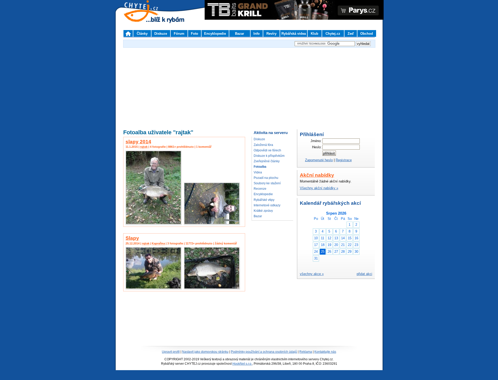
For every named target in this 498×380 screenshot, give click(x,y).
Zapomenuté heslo (319, 160)
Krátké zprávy (263, 211)
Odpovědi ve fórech (267, 150)
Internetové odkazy (267, 205)
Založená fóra (263, 145)
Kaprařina (158, 243)
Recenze (260, 189)
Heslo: (317, 147)
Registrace (344, 160)
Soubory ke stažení (267, 183)
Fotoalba (260, 166)
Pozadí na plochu (266, 178)
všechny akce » (312, 274)
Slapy (132, 238)
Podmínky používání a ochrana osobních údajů (264, 351)
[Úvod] (128, 33)
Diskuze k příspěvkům (269, 156)
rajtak (144, 146)
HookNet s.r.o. (242, 363)
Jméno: (316, 141)
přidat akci (364, 274)
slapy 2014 (138, 141)
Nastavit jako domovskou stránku (205, 351)
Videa (258, 172)
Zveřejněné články (267, 161)
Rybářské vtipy (264, 200)
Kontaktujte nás (325, 351)
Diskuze (259, 139)
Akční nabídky (317, 175)
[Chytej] (146, 18)
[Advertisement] (249, 85)
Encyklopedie (263, 194)
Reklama (305, 351)
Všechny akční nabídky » (319, 188)
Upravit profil (171, 351)
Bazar (258, 216)
